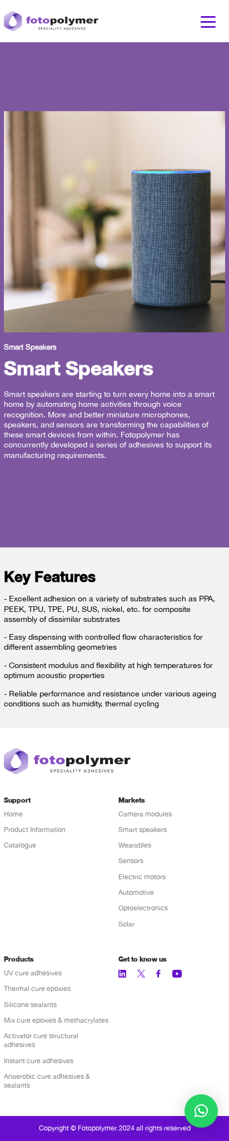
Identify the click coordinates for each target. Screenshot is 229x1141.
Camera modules (145, 814)
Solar (126, 924)
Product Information (35, 829)
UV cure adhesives (33, 973)
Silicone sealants (30, 1004)
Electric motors (142, 877)
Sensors (130, 860)
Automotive (136, 892)
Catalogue (20, 845)
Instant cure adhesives (38, 1061)
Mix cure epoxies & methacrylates (56, 1020)
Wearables (134, 845)
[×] (201, 1111)
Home (13, 814)
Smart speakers (142, 829)
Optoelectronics (143, 908)
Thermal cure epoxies (37, 988)
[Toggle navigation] (208, 21)
